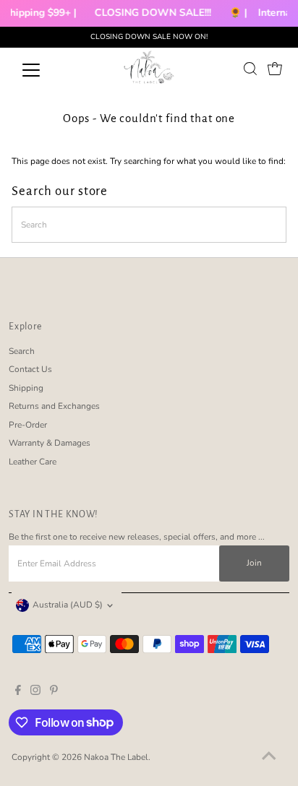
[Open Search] (250, 68)
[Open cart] (275, 68)
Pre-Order (28, 425)
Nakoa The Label (116, 757)
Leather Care (32, 461)
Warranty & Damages (49, 443)
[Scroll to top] (269, 757)
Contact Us (30, 369)
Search (22, 351)
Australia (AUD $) (68, 604)
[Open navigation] (44, 70)
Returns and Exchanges (54, 406)
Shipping (26, 388)
